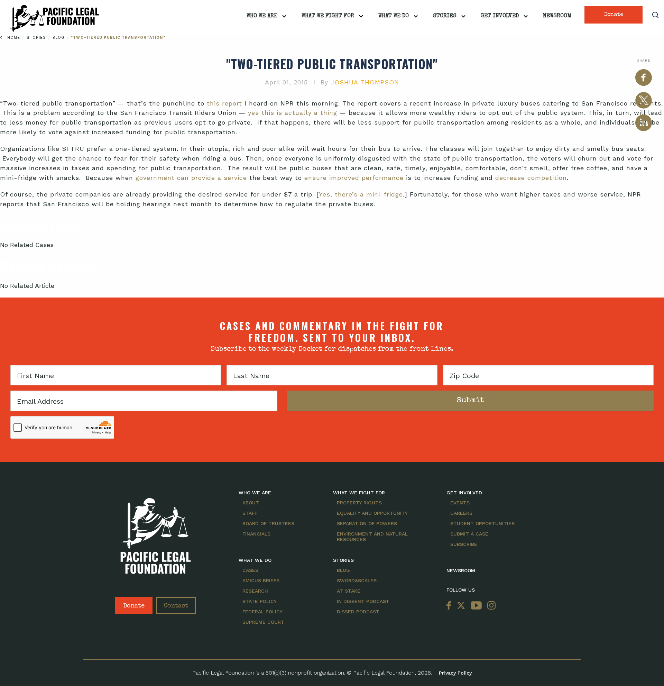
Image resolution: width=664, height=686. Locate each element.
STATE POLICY (259, 601)
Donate (613, 15)
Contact (176, 606)
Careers (461, 513)
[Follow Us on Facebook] (450, 605)
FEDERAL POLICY (262, 611)
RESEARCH (255, 591)
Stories (444, 16)
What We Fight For (328, 16)
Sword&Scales (357, 580)
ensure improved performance (354, 177)
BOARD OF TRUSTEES (268, 523)
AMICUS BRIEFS (260, 580)
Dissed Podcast (358, 611)
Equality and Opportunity (372, 513)
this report (224, 103)
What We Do (393, 16)
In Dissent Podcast (363, 601)
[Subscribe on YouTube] (476, 605)
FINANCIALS (256, 534)
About (250, 502)
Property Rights (359, 502)
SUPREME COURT (263, 622)
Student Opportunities (482, 523)
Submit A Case (469, 534)
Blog (60, 37)
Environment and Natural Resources (372, 536)
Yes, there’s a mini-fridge (361, 194)
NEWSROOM (460, 570)
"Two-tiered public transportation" (118, 37)
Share (643, 60)
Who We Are (262, 16)
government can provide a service (191, 177)
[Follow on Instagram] (490, 605)
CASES (250, 570)
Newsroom (557, 16)
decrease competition (531, 177)
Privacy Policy (455, 673)
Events (460, 502)
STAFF (249, 513)
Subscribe (463, 544)
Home (13, 37)
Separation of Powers (367, 523)
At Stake (348, 591)
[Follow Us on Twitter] (461, 605)
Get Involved (500, 16)
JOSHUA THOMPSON (365, 82)
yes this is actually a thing (292, 112)
